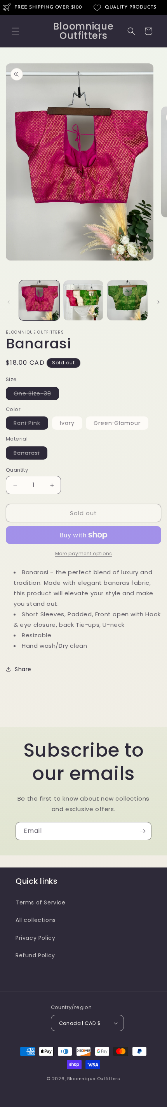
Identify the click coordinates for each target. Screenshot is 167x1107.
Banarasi (30, 454)
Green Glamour (121, 424)
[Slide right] (158, 302)
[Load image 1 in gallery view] (39, 300)
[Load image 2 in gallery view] (83, 300)
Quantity (17, 470)
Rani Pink (31, 424)
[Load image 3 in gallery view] (127, 300)
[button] (15, 31)
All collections (36, 920)
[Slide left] (8, 302)
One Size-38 (36, 394)
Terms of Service (41, 902)
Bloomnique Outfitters (93, 1079)
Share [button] (23, 669)
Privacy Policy (35, 938)
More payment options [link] (83, 553)
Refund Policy (35, 955)
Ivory (71, 424)
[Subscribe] (142, 831)
